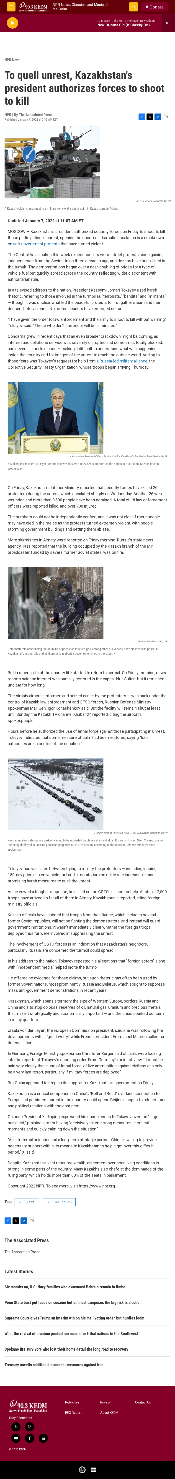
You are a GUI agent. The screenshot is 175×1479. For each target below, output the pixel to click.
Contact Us (143, 1402)
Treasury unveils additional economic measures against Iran (54, 1364)
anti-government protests (36, 243)
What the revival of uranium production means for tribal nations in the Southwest (71, 1333)
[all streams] (168, 23)
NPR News (13, 59)
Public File (72, 1402)
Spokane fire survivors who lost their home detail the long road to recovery (66, 1349)
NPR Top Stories (59, 1202)
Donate (156, 7)
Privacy (105, 1402)
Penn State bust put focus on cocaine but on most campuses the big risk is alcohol (73, 1302)
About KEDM (109, 1412)
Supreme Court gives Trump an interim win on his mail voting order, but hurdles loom (74, 1318)
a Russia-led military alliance (122, 361)
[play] (12, 23)
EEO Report (73, 1412)
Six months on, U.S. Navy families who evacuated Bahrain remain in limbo (65, 1286)
